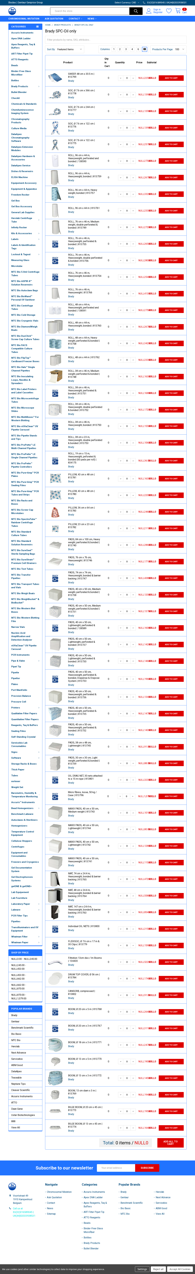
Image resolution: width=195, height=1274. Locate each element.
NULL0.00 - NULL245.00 (24, 959)
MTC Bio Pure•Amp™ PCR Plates (25, 474)
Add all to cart (170, 1142)
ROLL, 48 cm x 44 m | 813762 (84, 357)
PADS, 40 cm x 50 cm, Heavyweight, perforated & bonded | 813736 (82, 694)
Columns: (105, 49)
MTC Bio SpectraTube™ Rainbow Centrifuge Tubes (24, 522)
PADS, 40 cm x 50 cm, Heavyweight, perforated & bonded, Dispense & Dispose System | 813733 (83, 676)
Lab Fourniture (19, 898)
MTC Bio (15, 1040)
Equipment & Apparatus (24, 189)
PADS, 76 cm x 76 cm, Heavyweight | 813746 (80, 559)
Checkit (15, 98)
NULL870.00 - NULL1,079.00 (18, 996)
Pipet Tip (16, 666)
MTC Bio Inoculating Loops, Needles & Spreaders (22, 380)
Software (16, 758)
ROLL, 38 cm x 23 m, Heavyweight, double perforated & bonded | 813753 (85, 440)
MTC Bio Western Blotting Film (25, 619)
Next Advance (18, 1052)
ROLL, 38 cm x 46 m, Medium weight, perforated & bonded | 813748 (84, 373)
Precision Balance (21, 696)
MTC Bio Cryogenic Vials (24, 320)
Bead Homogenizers (22, 808)
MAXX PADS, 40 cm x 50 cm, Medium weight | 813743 (83, 810)
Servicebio (17, 1058)
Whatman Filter (19, 936)
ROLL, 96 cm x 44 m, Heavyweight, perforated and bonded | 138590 (83, 158)
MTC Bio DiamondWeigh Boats (24, 328)
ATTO (14, 1102)
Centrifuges (17, 846)
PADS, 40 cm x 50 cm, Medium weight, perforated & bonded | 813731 (84, 608)
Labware (15, 909)
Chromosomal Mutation (23, 18)
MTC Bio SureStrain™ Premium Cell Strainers (23, 561)
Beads (14, 65)
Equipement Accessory (24, 183)
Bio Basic (16, 1034)
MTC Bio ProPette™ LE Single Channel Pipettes (24, 456)
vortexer (15, 781)
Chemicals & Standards (24, 104)
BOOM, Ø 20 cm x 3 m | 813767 (85, 1025)
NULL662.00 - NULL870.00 (18, 987)
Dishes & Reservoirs (22, 171)
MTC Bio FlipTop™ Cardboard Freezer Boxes (25, 360)
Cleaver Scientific (20, 1090)
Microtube (16, 266)
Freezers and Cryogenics (25, 862)
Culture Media (19, 128)
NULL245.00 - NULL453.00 (18, 967)
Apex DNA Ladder (21, 38)
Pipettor (15, 678)
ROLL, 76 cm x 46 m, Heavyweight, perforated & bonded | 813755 (82, 241)
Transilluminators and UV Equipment (24, 929)
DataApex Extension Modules (22, 149)
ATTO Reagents (19, 59)
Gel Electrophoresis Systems (22, 879)
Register (158, 12)
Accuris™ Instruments (23, 802)
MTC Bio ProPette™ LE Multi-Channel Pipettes (23, 447)
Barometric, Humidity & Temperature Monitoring (24, 795)
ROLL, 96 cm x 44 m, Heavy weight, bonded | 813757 (82, 191)
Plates (14, 684)
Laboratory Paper (20, 904)
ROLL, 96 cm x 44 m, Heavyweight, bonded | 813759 (84, 175)
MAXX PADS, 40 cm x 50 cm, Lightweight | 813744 (83, 827)
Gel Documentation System (21, 869)
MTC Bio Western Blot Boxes (23, 610)
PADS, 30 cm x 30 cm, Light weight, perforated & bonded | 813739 (84, 760)
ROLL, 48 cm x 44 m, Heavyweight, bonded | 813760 (84, 324)
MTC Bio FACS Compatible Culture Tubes (21, 348)
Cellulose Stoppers (21, 841)
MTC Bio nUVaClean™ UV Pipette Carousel (24, 428)
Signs (14, 752)
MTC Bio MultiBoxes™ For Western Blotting (25, 419)
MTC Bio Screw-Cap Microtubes (22, 512)
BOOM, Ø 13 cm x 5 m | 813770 (85, 1058)
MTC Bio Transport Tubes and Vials (25, 586)
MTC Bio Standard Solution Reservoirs (21, 543)
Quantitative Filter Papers (25, 719)
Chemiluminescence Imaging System (22, 111)
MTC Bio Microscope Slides (22, 409)
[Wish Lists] (170, 11)
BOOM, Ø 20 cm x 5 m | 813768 (85, 1009)
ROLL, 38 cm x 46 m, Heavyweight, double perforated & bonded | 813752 (85, 407)
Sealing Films (18, 731)
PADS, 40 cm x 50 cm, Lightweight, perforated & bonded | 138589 (81, 625)
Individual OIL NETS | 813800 (83, 926)
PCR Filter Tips (19, 915)
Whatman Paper (19, 942)
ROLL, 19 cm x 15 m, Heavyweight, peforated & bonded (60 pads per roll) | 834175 (82, 458)
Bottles (15, 80)
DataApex (16, 1071)
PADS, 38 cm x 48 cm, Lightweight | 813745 (79, 744)
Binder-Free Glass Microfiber (21, 73)
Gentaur (15, 1021)
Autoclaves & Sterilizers (24, 820)
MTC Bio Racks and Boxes (21, 502)
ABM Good (17, 1065)
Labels (14, 239)
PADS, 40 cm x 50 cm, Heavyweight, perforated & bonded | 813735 (82, 710)
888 (13, 1121)
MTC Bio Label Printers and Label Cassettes (23, 391)
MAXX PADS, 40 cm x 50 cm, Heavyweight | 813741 (83, 860)
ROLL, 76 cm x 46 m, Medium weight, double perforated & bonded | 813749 (83, 224)
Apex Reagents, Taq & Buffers (23, 46)
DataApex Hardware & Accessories (23, 158)
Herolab (15, 1046)
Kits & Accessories (21, 233)
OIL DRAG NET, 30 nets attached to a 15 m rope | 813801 (85, 777)
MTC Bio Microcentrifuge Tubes (25, 400)
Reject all (158, 1269)
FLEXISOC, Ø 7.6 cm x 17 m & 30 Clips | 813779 (83, 943)
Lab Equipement (20, 892)
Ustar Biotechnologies (23, 1115)
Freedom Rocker (20, 194)
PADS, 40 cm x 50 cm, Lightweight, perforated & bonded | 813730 (81, 658)
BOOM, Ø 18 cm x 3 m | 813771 (85, 1042)
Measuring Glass (20, 260)
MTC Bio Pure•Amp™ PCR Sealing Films (25, 484)
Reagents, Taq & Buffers (24, 725)
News (91, 18)
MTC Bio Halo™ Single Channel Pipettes (23, 369)
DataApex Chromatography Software (20, 137)
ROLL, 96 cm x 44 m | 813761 (84, 208)
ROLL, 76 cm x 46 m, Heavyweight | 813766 (80, 291)
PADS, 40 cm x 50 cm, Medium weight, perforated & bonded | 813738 (84, 592)
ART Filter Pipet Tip (22, 53)
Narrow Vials (18, 627)
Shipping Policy (75, 1263)
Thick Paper (17, 769)
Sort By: (51, 49)
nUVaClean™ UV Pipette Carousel (24, 647)
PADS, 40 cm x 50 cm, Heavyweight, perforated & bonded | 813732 (82, 727)
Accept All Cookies (180, 1269)
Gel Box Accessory (21, 206)
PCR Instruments (20, 655)
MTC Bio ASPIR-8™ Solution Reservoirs (21, 283)
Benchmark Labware (22, 814)
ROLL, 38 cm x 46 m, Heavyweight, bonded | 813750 (84, 423)
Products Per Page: (162, 49)
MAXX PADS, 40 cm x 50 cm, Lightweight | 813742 (83, 843)
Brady (14, 1015)
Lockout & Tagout (20, 254)
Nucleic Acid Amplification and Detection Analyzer (21, 636)
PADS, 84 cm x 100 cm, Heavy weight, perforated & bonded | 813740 (84, 542)
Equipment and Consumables (19, 854)
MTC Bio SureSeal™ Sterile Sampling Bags (23, 552)
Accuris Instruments (22, 32)
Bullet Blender (19, 92)
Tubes (14, 775)
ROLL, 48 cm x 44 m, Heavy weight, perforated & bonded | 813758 (84, 340)
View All (15, 1127)
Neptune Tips (18, 1083)
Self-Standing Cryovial (23, 737)
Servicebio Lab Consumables (19, 744)
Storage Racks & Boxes (24, 763)
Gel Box (15, 200)
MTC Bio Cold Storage (23, 315)
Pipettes (15, 921)
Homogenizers (19, 825)
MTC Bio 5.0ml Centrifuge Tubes (25, 274)
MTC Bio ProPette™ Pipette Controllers (21, 465)
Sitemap (51, 1213)
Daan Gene (17, 1108)
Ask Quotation (54, 18)
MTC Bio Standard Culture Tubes (21, 533)
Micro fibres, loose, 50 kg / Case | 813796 (82, 794)
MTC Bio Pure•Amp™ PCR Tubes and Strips (25, 493)
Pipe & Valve (18, 660)
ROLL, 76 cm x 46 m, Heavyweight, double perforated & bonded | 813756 (85, 257)
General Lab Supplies (22, 212)
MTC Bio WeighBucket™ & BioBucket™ (25, 601)
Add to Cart (171, 78)
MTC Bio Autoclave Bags (24, 290)
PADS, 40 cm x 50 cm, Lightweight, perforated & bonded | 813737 (81, 641)
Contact (74, 18)
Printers (15, 707)
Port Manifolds (19, 690)
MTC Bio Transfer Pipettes (21, 576)
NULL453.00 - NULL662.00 (18, 977)
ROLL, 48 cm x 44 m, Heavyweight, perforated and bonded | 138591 (83, 307)
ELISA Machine (19, 177)
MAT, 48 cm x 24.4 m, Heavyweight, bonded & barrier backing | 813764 (84, 893)
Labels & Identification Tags (23, 247)
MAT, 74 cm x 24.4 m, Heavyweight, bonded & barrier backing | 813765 (84, 876)
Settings (142, 1269)
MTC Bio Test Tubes (22, 569)
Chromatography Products (20, 121)
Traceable (16, 1077)
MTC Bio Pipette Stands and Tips (24, 437)
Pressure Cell (18, 701)
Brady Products (19, 86)
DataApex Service (20, 165)
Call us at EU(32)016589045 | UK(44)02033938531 (24, 1212)
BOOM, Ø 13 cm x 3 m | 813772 (85, 1075)
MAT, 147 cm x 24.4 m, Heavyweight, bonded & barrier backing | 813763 (84, 909)
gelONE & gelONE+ (21, 886)
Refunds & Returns (120, 1263)
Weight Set (17, 787)
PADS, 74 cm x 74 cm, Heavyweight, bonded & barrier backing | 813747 (84, 575)
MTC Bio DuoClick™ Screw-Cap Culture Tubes (25, 338)
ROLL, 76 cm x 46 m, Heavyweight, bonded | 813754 (84, 274)
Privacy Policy (164, 1263)
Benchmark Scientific (22, 1027)
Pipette (15, 672)
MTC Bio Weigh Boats (23, 593)
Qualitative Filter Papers (24, 713)
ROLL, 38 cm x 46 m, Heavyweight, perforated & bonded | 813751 (82, 390)
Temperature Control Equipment (22, 833)
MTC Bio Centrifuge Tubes (22, 307)
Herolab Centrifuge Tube (21, 220)
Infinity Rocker (19, 227)
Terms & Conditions (30, 1263)
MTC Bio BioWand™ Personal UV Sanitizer (23, 298)
